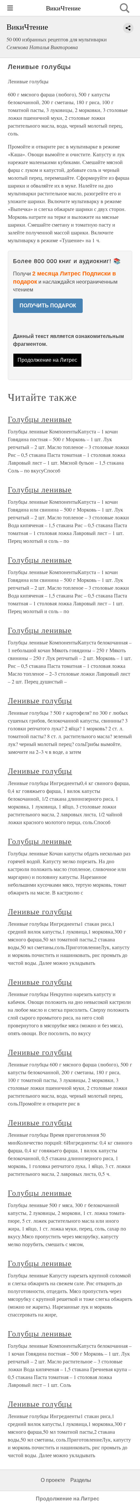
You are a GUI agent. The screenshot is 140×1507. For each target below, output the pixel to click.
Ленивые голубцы (40, 700)
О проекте (53, 1480)
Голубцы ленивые (40, 419)
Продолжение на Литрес (47, 360)
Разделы (80, 1480)
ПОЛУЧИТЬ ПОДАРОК (48, 305)
